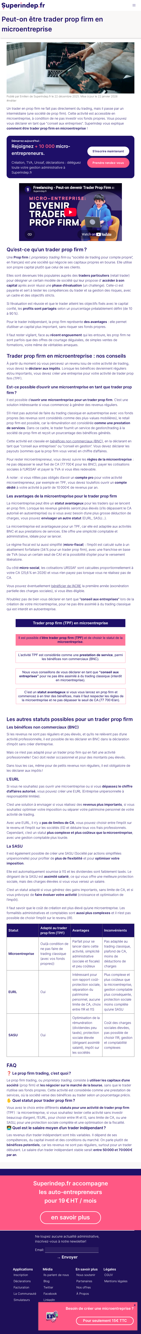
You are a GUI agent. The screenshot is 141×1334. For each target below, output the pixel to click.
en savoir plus (70, 1217)
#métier (11, 100)
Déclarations (22, 1281)
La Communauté (25, 1293)
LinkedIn (49, 1300)
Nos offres (83, 1287)
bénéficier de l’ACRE (66, 586)
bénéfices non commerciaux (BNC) (76, 441)
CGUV (108, 1275)
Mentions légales (115, 1281)
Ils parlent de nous (56, 1275)
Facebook (50, 1293)
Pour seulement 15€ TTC (105, 1320)
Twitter (48, 1287)
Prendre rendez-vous (108, 163)
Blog (47, 1281)
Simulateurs (22, 1300)
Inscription (21, 1275)
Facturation (21, 1287)
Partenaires (84, 1281)
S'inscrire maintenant (108, 151)
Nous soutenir (85, 1275)
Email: (39, 1250)
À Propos (82, 1293)
